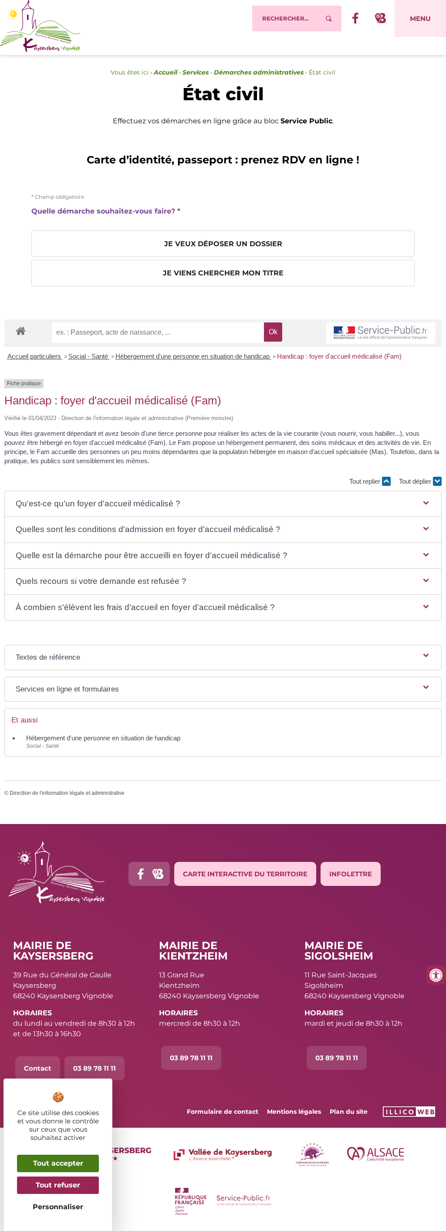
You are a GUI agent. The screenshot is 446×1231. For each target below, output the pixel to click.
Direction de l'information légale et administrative (67, 793)
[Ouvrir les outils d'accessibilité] (436, 975)
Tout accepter (58, 1163)
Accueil (165, 72)
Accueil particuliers (35, 356)
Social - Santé (89, 356)
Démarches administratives (259, 72)
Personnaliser (58, 1207)
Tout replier (365, 481)
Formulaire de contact (222, 1112)
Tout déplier (416, 481)
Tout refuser (58, 1185)
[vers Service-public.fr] (380, 333)
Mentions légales (294, 1112)
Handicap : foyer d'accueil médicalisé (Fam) (339, 356)
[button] (223, 504)
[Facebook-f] (140, 874)
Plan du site (349, 1112)
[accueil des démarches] (20, 330)
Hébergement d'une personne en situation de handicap (193, 356)
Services (195, 72)
